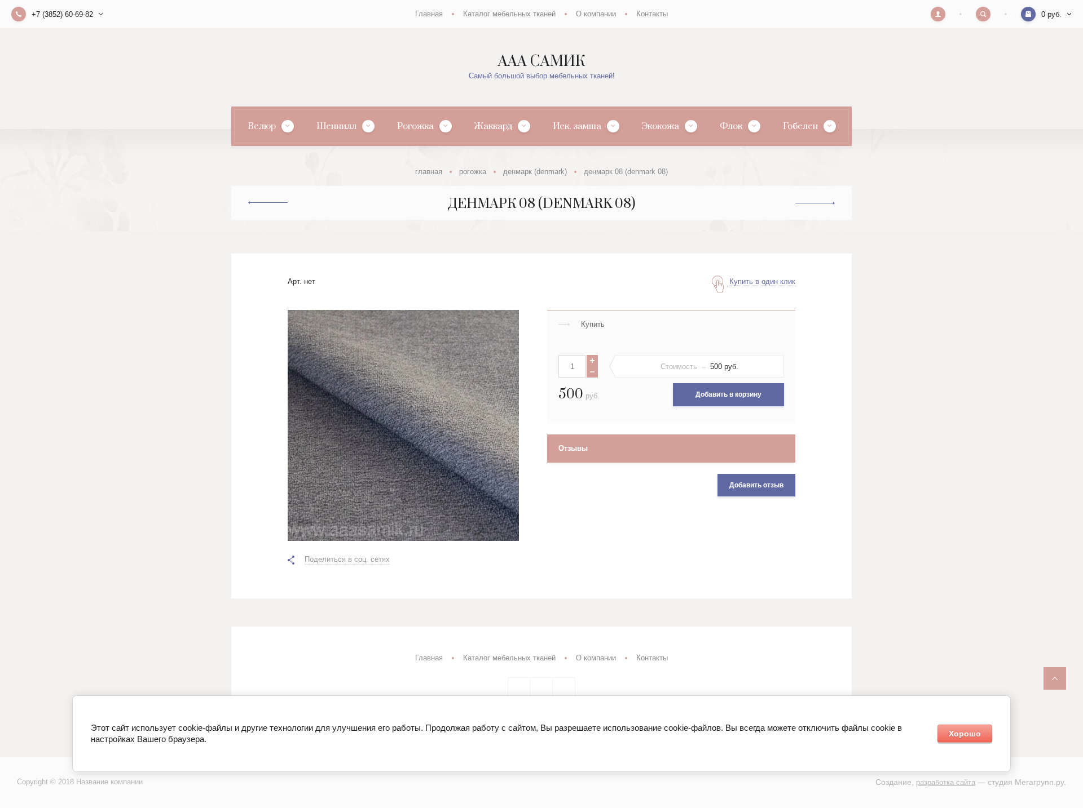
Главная (429, 14)
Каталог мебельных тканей (509, 14)
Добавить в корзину (728, 394)
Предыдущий (268, 202)
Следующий (815, 203)
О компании (596, 14)
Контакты (652, 14)
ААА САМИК (541, 61)
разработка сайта (945, 782)
